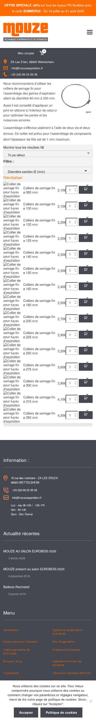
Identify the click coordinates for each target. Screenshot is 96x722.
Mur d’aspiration (63, 641)
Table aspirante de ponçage (16, 651)
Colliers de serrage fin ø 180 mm (39, 302)
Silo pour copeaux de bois (71, 673)
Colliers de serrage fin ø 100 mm (39, 206)
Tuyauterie (11, 673)
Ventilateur (11, 630)
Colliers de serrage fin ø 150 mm (39, 270)
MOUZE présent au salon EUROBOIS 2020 (34, 569)
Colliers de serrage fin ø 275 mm (39, 367)
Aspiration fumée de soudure (67, 663)
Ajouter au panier (86, 190)
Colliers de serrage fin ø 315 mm (39, 399)
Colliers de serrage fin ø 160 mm (39, 286)
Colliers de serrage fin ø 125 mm (39, 238)
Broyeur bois (12, 661)
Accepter (26, 712)
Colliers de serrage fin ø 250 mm (39, 351)
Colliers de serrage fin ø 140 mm (39, 254)
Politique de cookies (61, 712)
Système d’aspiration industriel (67, 631)
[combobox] (48, 153)
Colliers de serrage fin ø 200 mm (39, 318)
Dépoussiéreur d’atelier (20, 641)
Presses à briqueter (66, 649)
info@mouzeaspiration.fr (27, 68)
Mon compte (26, 53)
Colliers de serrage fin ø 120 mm (39, 222)
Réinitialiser (12, 178)
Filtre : (8, 161)
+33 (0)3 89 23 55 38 (23, 74)
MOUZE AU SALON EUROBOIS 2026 (29, 551)
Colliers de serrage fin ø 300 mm (39, 383)
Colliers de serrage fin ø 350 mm (39, 415)
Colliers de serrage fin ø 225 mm (39, 334)
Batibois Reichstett (16, 587)
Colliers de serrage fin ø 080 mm (39, 190)
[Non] (90, 701)
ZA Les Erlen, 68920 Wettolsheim (32, 62)
